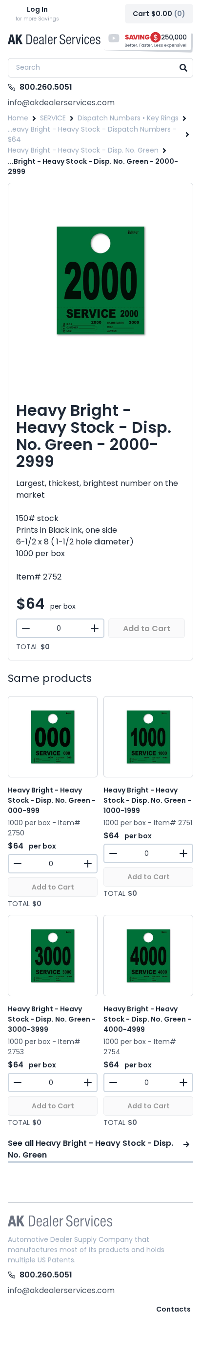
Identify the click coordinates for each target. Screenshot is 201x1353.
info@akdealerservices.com (61, 102)
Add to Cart (146, 628)
